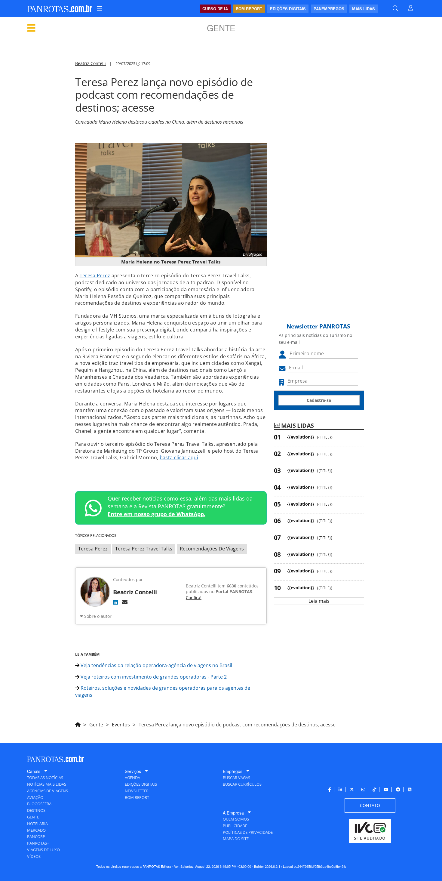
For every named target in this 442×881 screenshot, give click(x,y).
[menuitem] (99, 8)
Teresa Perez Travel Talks (143, 548)
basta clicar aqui (179, 457)
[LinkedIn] (115, 602)
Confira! (193, 597)
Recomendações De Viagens (212, 548)
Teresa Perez (95, 275)
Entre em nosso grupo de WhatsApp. (156, 514)
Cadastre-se (319, 400)
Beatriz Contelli (90, 63)
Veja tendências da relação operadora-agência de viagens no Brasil (155, 665)
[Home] (78, 723)
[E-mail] (124, 602)
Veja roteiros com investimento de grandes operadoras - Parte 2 (153, 676)
